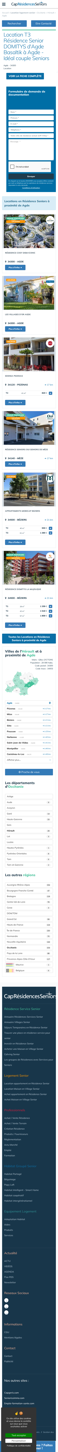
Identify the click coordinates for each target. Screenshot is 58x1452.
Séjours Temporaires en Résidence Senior (25, 1027)
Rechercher (14, 23)
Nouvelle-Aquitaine (28, 941)
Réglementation (12, 1139)
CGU (6, 1332)
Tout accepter (19, 1435)
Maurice (32, 964)
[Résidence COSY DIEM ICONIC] (29, 231)
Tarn (28, 859)
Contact (8, 1356)
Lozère (10, 842)
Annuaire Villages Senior (17, 1022)
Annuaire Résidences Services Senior (23, 1016)
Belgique (32, 970)
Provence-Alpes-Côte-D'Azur (28, 959)
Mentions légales (13, 1337)
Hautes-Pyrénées (28, 847)
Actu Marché (11, 1144)
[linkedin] (6, 1312)
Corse (28, 907)
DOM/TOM (12, 913)
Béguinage (10, 1179)
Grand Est (28, 919)
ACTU (7, 1261)
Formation (9, 1155)
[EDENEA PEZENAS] (29, 354)
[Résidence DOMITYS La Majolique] (29, 567)
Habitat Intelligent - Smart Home (21, 1190)
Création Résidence (14, 1128)
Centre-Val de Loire (28, 902)
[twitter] (6, 1306)
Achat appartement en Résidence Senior (25, 1094)
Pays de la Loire (28, 953)
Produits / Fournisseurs (16, 1134)
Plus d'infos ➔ (15, 267)
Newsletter (10, 1282)
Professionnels (14, 1110)
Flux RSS (9, 1277)
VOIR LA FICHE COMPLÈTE (25, 76)
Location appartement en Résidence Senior (26, 1083)
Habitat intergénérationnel (18, 1200)
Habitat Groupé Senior (20, 1166)
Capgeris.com (11, 1392)
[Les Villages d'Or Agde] (29, 293)
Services (8, 1235)
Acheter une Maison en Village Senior (23, 1048)
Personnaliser (19, 1440)
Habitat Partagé (13, 1174)
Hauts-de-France (28, 924)
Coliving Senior (12, 1054)
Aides (7, 1224)
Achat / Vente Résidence (17, 1118)
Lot (28, 836)
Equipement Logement (20, 1211)
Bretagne (28, 896)
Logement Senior (16, 1076)
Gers (9, 825)
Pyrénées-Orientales (28, 853)
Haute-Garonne (28, 819)
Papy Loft (9, 1184)
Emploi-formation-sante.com (19, 1403)
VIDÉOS (8, 1266)
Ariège (10, 796)
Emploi (7, 1150)
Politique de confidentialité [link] (19, 1445)
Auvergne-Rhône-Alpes (28, 884)
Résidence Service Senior (22, 1009)
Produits (8, 1230)
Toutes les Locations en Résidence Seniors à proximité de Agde (29, 638)
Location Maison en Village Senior (22, 1088)
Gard (28, 813)
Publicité (8, 1361)
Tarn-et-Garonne (28, 864)
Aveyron (11, 808)
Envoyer (31, 176)
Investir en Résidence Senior (19, 1043)
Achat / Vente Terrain (15, 1123)
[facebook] (6, 1300)
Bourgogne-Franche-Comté (28, 890)
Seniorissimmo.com (14, 1398)
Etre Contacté (44, 23)
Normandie (28, 936)
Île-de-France (28, 930)
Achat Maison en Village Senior (20, 1099)
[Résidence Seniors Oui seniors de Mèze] (29, 428)
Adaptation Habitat (14, 1219)
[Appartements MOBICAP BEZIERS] (29, 489)
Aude (28, 802)
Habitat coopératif (14, 1195)
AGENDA (9, 1271)
